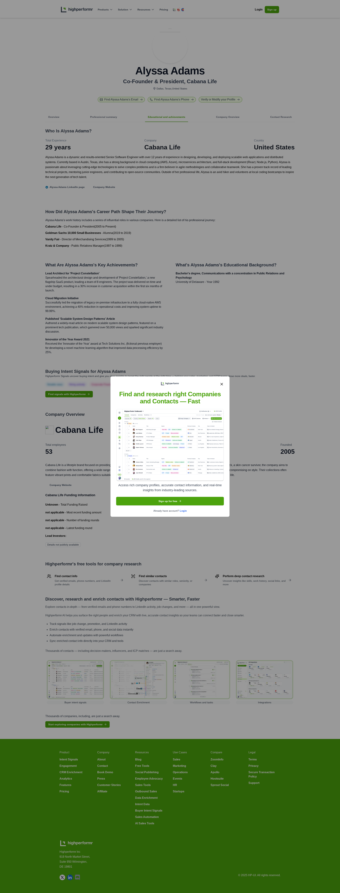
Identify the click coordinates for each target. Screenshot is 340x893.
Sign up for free (167, 501)
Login (183, 510)
